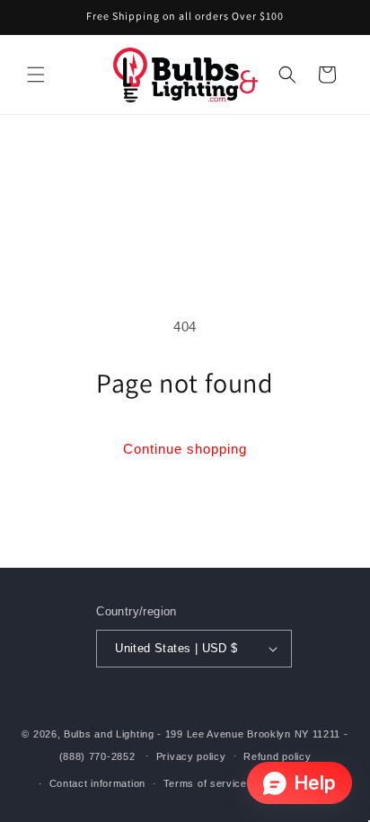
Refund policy (277, 756)
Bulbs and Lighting (109, 734)
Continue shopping (185, 448)
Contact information (97, 783)
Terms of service (205, 783)
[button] (36, 74)
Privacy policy (191, 756)
